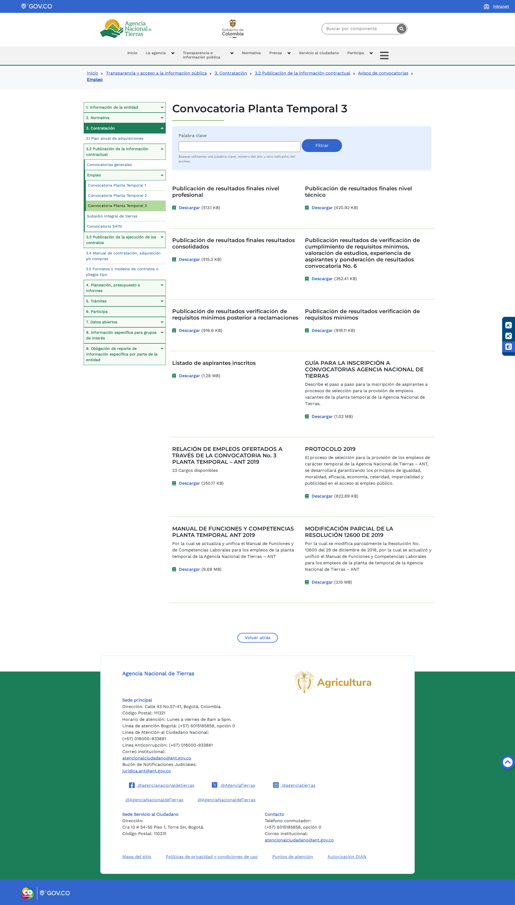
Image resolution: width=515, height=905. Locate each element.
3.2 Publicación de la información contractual (302, 73)
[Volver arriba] (508, 762)
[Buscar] (401, 29)
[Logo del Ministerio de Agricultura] (332, 682)
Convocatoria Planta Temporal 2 (117, 195)
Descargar (189, 207)
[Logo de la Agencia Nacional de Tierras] (126, 28)
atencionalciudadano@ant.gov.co (156, 758)
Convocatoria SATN (104, 226)
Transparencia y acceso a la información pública (156, 73)
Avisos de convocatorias (383, 73)
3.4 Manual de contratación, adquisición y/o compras (123, 256)
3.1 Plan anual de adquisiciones (114, 138)
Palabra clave (193, 135)
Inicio (92, 73)
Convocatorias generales (109, 164)
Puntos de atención (292, 856)
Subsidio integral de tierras (112, 216)
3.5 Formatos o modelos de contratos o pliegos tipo (122, 272)
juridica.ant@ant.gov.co (146, 770)
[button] (160, 55)
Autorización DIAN (347, 856)
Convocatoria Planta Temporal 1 (117, 185)
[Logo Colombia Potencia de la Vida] (233, 29)
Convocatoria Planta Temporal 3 (117, 205)
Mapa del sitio (136, 856)
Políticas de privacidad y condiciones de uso (212, 856)
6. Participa (97, 311)
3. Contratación (231, 73)
